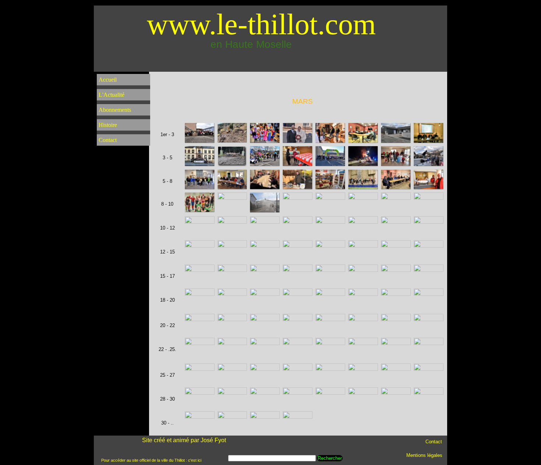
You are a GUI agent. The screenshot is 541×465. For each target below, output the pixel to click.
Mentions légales (424, 455)
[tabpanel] (302, 101)
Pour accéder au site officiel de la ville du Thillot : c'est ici (151, 460)
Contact (108, 140)
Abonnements (115, 110)
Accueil (108, 80)
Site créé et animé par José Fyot (184, 440)
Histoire (108, 125)
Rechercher (330, 458)
